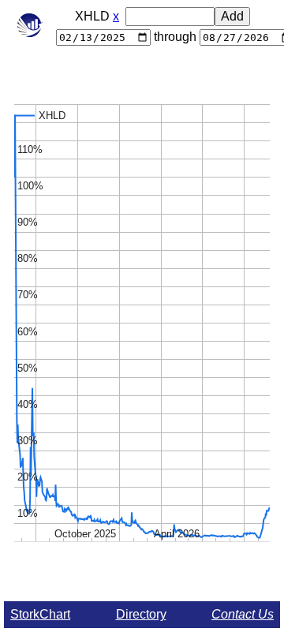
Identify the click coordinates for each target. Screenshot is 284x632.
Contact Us (242, 614)
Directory (141, 614)
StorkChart (40, 614)
